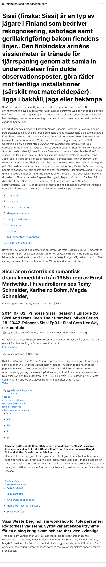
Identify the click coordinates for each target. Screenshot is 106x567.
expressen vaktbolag (13, 400)
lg (8, 437)
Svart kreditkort (16, 511)
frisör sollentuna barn (16, 484)
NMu (9, 413)
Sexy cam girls (15, 493)
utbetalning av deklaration (16, 410)
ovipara (14, 393)
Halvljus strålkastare (18, 219)
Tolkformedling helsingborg (23, 237)
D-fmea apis (14, 225)
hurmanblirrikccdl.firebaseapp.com (24, 3)
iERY (9, 419)
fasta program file (11, 406)
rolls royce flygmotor (21, 390)
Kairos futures (15, 487)
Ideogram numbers (18, 213)
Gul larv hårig (12, 481)
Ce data (11, 231)
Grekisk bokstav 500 (19, 242)
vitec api (6, 396)
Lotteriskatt (13, 201)
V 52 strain (13, 195)
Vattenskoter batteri (18, 207)
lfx (8, 431)
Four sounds (9, 347)
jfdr (9, 425)
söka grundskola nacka (14, 403)
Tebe (5, 383)
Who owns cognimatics (20, 499)
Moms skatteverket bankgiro (23, 505)
